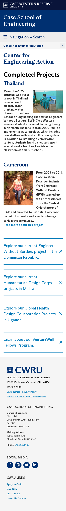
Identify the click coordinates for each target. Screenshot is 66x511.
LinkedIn (35, 465)
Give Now (12, 488)
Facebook (10, 465)
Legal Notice (13, 391)
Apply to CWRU (15, 484)
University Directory (17, 498)
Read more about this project (23, 225)
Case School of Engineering (22, 20)
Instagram (18, 465)
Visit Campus (13, 493)
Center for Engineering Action (23, 45)
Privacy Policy (29, 391)
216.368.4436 (22, 444)
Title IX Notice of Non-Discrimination (26, 396)
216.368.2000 (14, 387)
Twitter (26, 465)
